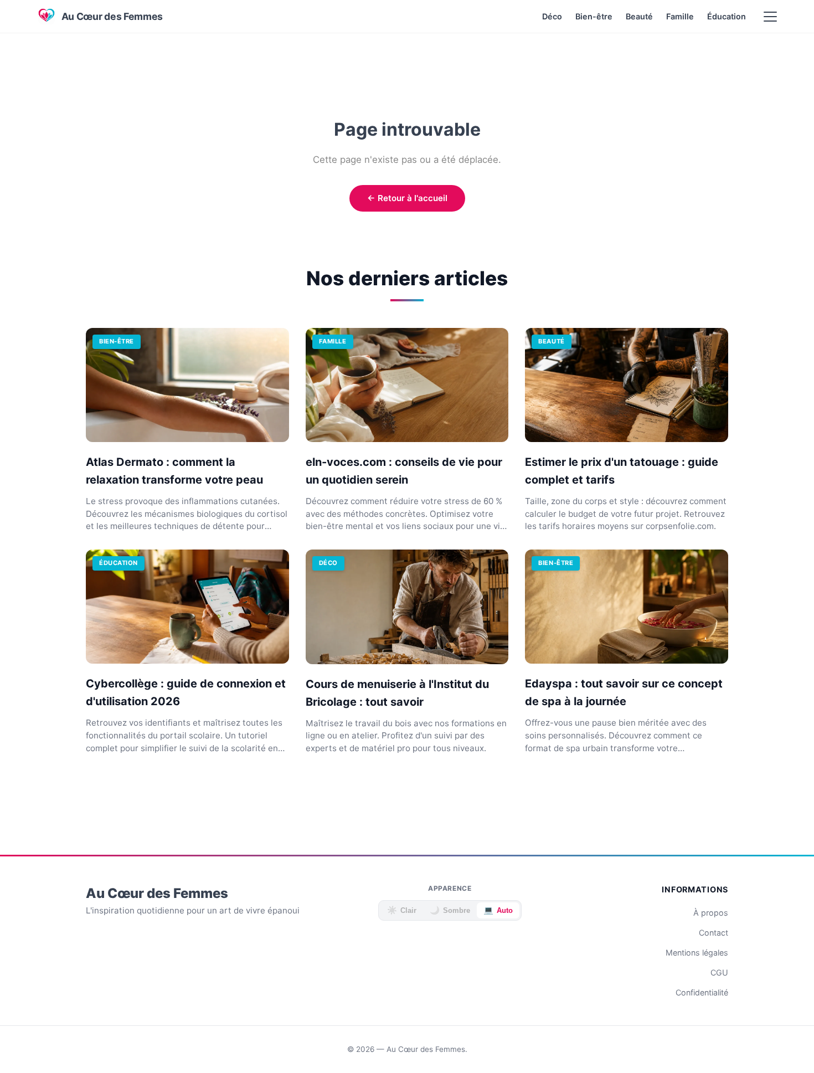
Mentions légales (697, 952)
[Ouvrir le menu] (770, 17)
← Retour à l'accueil (407, 198)
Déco (552, 16)
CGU (719, 972)
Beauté (639, 16)
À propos (710, 912)
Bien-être (593, 16)
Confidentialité (702, 992)
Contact (713, 932)
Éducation (726, 16)
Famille (680, 16)
